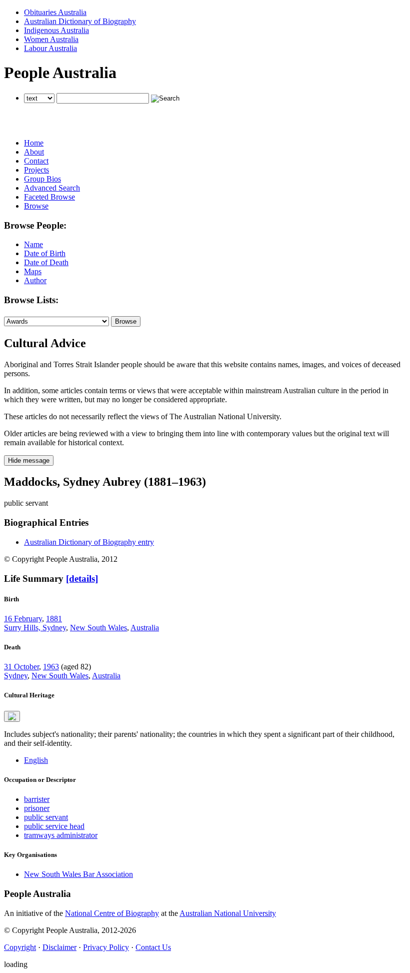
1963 (51, 666)
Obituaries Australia (55, 12)
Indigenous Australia (56, 30)
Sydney (16, 675)
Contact (36, 161)
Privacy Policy (106, 947)
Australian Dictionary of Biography (80, 21)
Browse (36, 206)
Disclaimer (59, 947)
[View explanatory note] (12, 716)
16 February (23, 618)
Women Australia (51, 39)
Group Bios (42, 179)
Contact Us (153, 947)
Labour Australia (50, 48)
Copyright (20, 947)
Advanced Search (52, 188)
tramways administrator (61, 835)
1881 (54, 618)
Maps (33, 271)
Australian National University (228, 913)
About (34, 152)
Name (33, 244)
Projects (36, 170)
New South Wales (98, 627)
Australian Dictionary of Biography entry (89, 542)
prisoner (37, 808)
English (36, 760)
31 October (21, 666)
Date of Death (46, 262)
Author (35, 280)
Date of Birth (45, 253)
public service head (54, 826)
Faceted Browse (49, 197)
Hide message (29, 460)
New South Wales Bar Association (78, 874)
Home (34, 143)
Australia (144, 627)
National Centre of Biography (112, 913)
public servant (46, 817)
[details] (82, 578)
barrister (37, 799)
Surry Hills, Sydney (35, 627)
